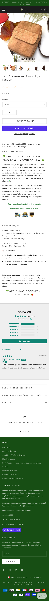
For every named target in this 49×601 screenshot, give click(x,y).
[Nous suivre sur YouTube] (22, 570)
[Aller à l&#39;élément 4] (28, 68)
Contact (5, 467)
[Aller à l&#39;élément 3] (21, 68)
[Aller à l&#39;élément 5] (36, 68)
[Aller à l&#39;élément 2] (13, 68)
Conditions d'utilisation (10, 475)
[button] (14, 324)
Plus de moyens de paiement (24, 134)
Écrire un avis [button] (24, 341)
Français (34, 577)
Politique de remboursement (12, 478)
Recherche (6, 447)
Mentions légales (8, 459)
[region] (24, 422)
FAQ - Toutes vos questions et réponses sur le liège (21, 463)
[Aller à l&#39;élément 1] (5, 68)
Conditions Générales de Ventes (14, 455)
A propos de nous (9, 451)
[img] (7, 356)
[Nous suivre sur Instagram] (10, 570)
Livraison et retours (9, 471)
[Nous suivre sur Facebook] (3, 570)
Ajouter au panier (24, 121)
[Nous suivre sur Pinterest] (16, 570)
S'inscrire (11, 561)
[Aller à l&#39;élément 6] (43, 68)
